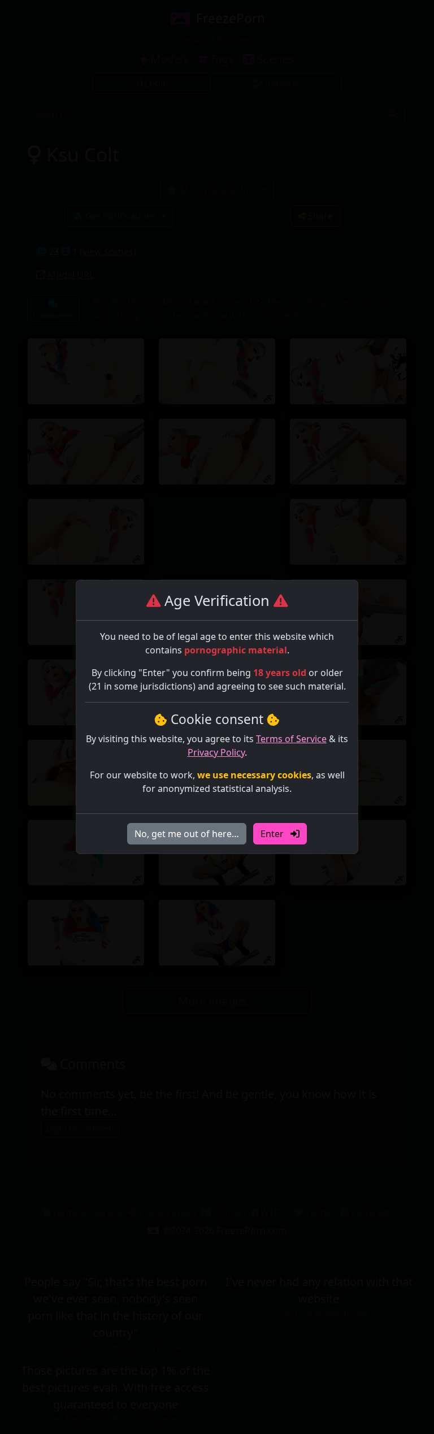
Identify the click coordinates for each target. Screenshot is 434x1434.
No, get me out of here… (186, 834)
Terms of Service (291, 739)
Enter (273, 834)
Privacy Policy (216, 752)
